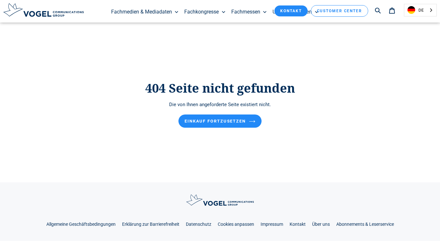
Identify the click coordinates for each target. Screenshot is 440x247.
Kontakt (290, 11)
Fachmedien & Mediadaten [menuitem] (141, 12)
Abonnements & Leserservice (365, 224)
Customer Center (339, 11)
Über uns (321, 224)
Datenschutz (198, 224)
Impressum (272, 224)
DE (421, 10)
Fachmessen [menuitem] (245, 12)
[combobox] (420, 10)
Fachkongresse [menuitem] (201, 12)
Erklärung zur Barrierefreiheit (150, 224)
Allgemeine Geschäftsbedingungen (81, 224)
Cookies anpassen (236, 224)
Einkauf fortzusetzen (215, 121)
